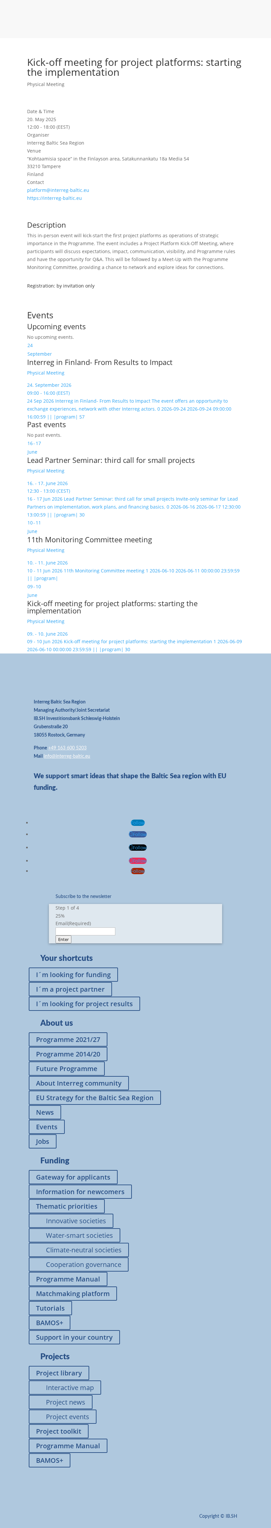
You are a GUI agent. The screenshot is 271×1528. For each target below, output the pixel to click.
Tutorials (50, 1308)
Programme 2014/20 (68, 1054)
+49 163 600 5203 (67, 748)
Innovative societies (76, 1220)
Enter (63, 939)
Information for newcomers (80, 1191)
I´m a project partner (70, 989)
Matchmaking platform (73, 1293)
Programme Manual (68, 1279)
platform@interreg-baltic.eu (58, 190)
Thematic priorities (66, 1206)
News (45, 1112)
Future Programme (66, 1068)
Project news (65, 1402)
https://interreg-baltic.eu (54, 198)
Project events (67, 1416)
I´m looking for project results (84, 1003)
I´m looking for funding (73, 974)
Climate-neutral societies (84, 1249)
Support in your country (74, 1337)
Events (47, 1126)
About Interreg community (79, 1083)
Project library (59, 1373)
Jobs (42, 1141)
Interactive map (70, 1387)
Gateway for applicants (73, 1177)
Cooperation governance (83, 1264)
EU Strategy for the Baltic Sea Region (95, 1097)
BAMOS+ (49, 1322)
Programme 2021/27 (68, 1039)
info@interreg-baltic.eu (67, 756)
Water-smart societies (79, 1235)
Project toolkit (58, 1431)
